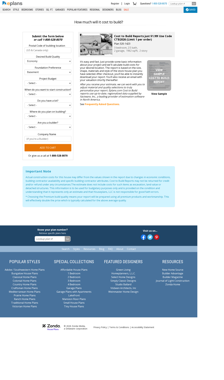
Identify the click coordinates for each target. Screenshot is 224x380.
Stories (39, 9)
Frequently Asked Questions (102, 104)
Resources (89, 249)
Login (127, 3)
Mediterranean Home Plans (24, 291)
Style (16, 9)
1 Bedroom (74, 273)
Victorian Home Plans (24, 306)
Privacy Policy (100, 327)
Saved (192, 9)
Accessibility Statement (143, 327)
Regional (95, 9)
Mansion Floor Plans (74, 299)
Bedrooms (27, 9)
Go (193, 3)
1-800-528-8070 (159, 3)
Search (6, 9)
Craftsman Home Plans (24, 288)
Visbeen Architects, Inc (123, 288)
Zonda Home (172, 284)
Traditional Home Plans (24, 302)
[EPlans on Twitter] (150, 237)
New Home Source (172, 269)
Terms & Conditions (119, 327)
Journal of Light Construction (172, 280)
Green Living (123, 269)
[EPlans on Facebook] (143, 237)
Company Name (47, 134)
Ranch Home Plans (24, 299)
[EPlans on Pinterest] (156, 237)
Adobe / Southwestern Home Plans (25, 269)
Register (115, 3)
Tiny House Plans (74, 306)
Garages (60, 9)
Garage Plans (74, 288)
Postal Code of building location (47, 45)
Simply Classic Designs (123, 280)
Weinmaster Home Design (123, 291)
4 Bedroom (74, 284)
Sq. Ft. (49, 9)
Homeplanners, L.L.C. (123, 273)
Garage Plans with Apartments (74, 291)
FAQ (110, 249)
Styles (76, 249)
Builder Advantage (172, 273)
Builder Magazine (173, 277)
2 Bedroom (74, 277)
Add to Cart (48, 147)
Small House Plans (74, 302)
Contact (131, 249)
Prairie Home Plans (25, 295)
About (119, 249)
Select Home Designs (123, 277)
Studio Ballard (123, 284)
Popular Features (77, 9)
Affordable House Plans (73, 269)
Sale (126, 9)
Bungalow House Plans (24, 273)
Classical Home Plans (25, 277)
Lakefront (74, 295)
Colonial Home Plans (24, 280)
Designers (108, 9)
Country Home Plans (24, 284)
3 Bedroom (74, 280)
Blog (118, 9)
